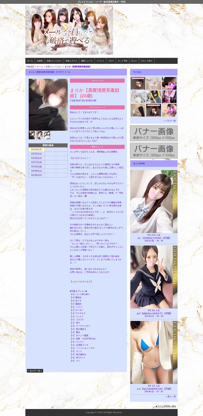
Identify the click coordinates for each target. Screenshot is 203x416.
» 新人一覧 (171, 396)
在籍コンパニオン (54, 61)
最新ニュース (87, 61)
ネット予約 (122, 61)
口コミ (134, 61)
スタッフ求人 (146, 61)
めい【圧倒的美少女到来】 (150, 238)
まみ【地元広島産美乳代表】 (150, 389)
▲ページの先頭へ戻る (165, 406)
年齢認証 (30, 66)
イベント (100, 61)
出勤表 (40, 61)
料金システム (71, 61)
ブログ (111, 61)
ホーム (30, 61)
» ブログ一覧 (170, 121)
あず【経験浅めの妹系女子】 (150, 313)
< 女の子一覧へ (35, 371)
